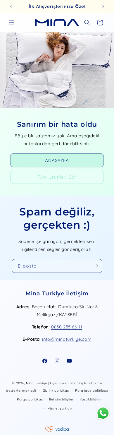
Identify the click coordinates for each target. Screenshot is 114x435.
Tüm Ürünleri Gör (57, 176)
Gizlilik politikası (56, 390)
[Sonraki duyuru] (103, 6)
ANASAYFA (57, 160)
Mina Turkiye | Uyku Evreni (47, 383)
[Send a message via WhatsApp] (103, 413)
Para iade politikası (91, 390)
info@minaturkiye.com (66, 339)
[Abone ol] (95, 266)
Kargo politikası (30, 399)
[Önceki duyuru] (10, 6)
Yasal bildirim (91, 399)
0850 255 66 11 (66, 327)
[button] (11, 22)
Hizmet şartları (59, 408)
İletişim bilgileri (62, 399)
